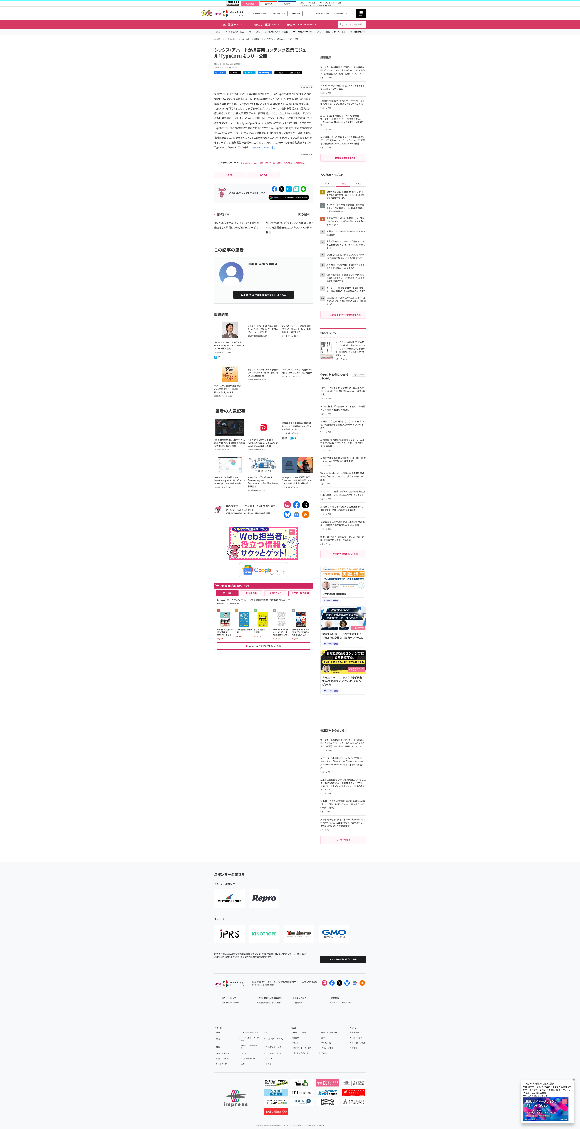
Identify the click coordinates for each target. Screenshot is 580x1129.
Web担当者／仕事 (358, 31)
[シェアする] (274, 189)
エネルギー (304, 5)
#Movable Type (249, 162)
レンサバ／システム (274, 1053)
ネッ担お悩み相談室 (260, 513)
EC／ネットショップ (248, 1058)
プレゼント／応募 (359, 1042)
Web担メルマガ (279, 13)
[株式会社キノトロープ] (264, 934)
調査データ (297, 1037)
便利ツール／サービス (302, 1048)
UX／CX (244, 1053)
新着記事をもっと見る (345, 157)
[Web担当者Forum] (229, 984)
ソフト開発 (311, 3)
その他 (268, 1063)
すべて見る (345, 839)
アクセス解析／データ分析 (276, 31)
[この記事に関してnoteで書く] (296, 189)
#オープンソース (267, 162)
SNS (258, 31)
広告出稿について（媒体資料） (271, 998)
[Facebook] (296, 504)
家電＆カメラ (275, 592)
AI (250, 31)
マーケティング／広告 (234, 31)
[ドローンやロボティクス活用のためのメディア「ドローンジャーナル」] (327, 1103)
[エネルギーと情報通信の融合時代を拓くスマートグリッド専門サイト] (327, 1093)
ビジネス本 (251, 592)
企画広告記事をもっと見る (345, 553)
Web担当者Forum (229, 13)
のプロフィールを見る (263, 294)
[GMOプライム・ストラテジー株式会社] (334, 934)
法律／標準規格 (222, 1053)
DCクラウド (327, 3)
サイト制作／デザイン (302, 31)
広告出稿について (342, 13)
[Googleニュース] (296, 514)
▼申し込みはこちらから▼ (535, 1095)
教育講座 (321, 5)
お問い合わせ (300, 998)
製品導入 (287, 4)
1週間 (343, 183)
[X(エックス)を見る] (339, 983)
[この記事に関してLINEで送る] (303, 189)
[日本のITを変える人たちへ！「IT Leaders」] (302, 1093)
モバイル (269, 1058)
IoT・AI (319, 3)
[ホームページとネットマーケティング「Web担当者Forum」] (327, 1084)
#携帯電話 (299, 162)
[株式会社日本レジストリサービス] (229, 934)
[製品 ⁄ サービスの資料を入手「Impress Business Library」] (276, 1103)
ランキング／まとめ (301, 1053)
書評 (323, 1037)
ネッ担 (247, 513)
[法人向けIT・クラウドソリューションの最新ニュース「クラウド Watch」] (276, 1093)
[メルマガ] (287, 504)
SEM (243, 1063)
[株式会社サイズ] (299, 934)
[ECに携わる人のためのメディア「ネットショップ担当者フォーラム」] (353, 1093)
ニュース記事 (357, 1037)
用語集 (354, 1048)
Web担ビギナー (259, 13)
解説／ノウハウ (299, 1032)
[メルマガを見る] (324, 983)
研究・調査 (337, 3)
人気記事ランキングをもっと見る (345, 314)
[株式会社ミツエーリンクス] (229, 898)
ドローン (313, 5)
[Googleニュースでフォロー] (354, 983)
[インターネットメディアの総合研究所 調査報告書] (353, 1084)
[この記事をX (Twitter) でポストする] (281, 189)
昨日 (327, 183)
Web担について (323, 13)
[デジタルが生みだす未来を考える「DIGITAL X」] (302, 1103)
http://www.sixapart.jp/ (261, 147)
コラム (295, 1042)
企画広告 (231, 39)
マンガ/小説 (326, 1042)
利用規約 (335, 998)
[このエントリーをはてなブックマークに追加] (289, 189)
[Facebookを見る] (332, 983)
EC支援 (328, 5)
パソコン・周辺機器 (300, 592)
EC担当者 (268, 4)
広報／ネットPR (222, 1058)
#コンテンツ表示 (285, 162)
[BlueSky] (287, 514)
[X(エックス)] (305, 504)
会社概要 (299, 1002)
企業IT (302, 3)
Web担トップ (219, 39)
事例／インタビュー (329, 1032)
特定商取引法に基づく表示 (270, 1002)
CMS (319, 31)
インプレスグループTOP (341, 1002)
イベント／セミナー (329, 1048)
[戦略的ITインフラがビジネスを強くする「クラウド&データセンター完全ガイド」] (276, 1084)
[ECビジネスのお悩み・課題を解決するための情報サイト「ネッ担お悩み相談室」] (276, 1113)
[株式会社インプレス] (236, 1098)
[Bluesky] (347, 983)
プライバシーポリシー (231, 1002)
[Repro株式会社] (264, 898)
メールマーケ (221, 1063)
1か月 (358, 183)
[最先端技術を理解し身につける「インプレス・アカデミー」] (353, 1103)
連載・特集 (296, 13)
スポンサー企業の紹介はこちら (343, 959)
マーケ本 (227, 592)
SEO (218, 31)
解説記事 (355, 1032)
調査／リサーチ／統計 (336, 31)
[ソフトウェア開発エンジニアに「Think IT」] (302, 1084)
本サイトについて (229, 998)
